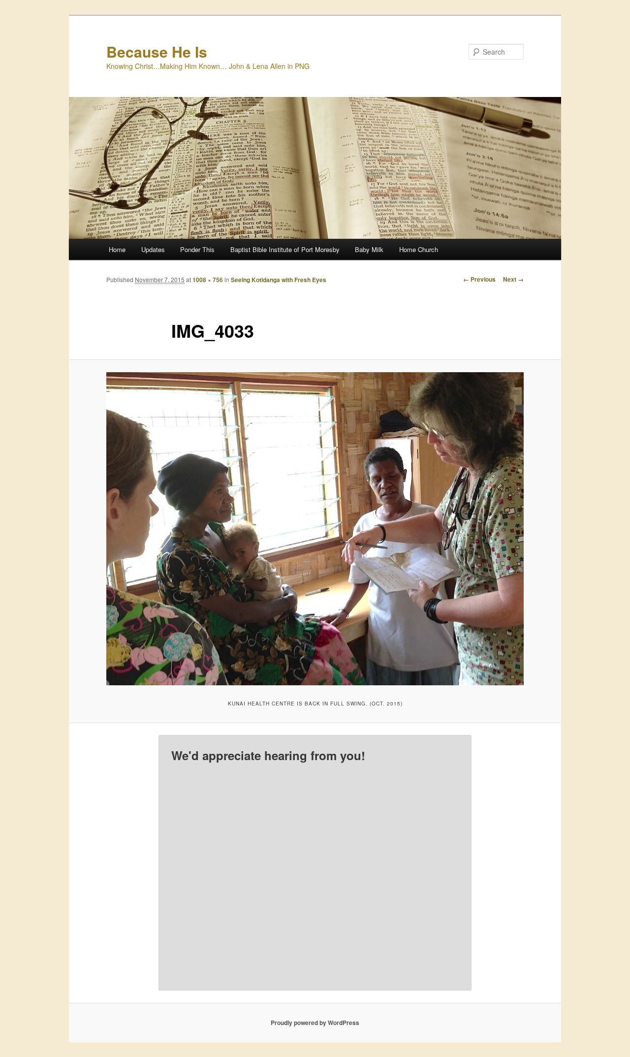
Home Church (418, 249)
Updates (153, 249)
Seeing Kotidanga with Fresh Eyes (278, 279)
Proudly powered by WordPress (315, 1022)
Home (117, 249)
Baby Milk (369, 249)
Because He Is (156, 51)
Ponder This (197, 249)
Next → (513, 279)
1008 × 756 (207, 279)
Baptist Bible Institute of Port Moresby (285, 249)
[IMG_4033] (315, 528)
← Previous (479, 279)
